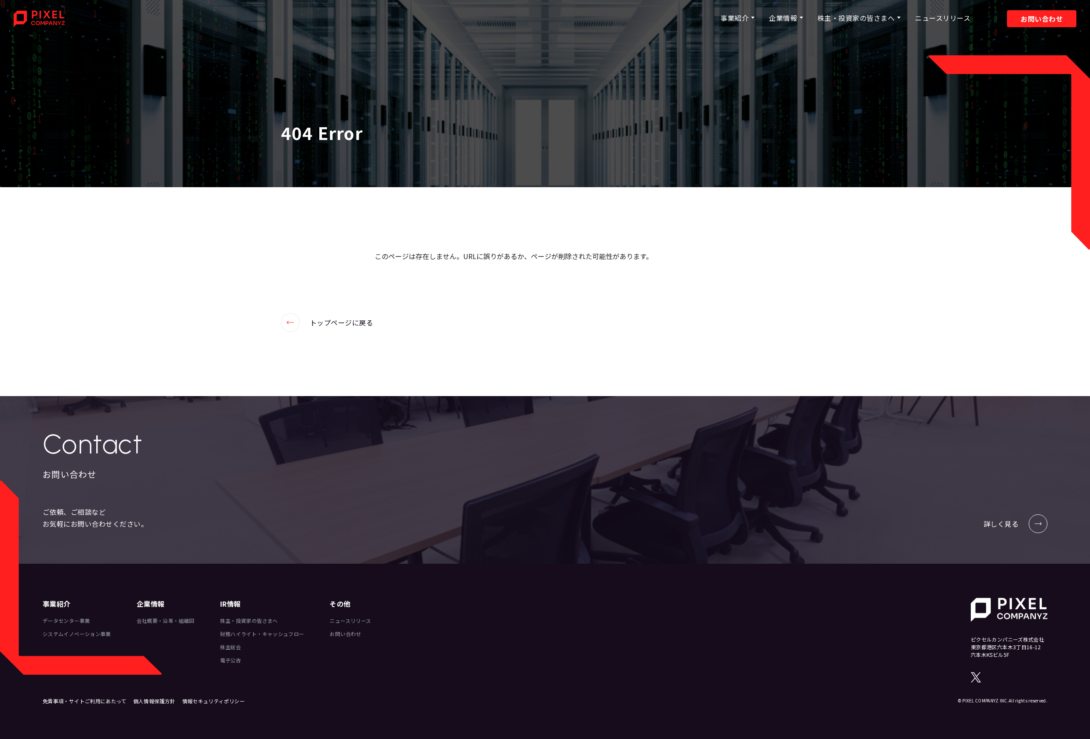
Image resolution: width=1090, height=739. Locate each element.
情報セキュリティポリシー (213, 701)
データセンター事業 (66, 620)
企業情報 (783, 18)
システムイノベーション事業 (77, 633)
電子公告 (230, 660)
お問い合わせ (1042, 18)
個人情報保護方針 (154, 701)
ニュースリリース (942, 18)
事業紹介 (734, 18)
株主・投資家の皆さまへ (856, 18)
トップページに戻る (327, 322)
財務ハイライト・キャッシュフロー (262, 633)
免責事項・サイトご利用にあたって (84, 701)
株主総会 (230, 647)
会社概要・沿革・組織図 (166, 620)
